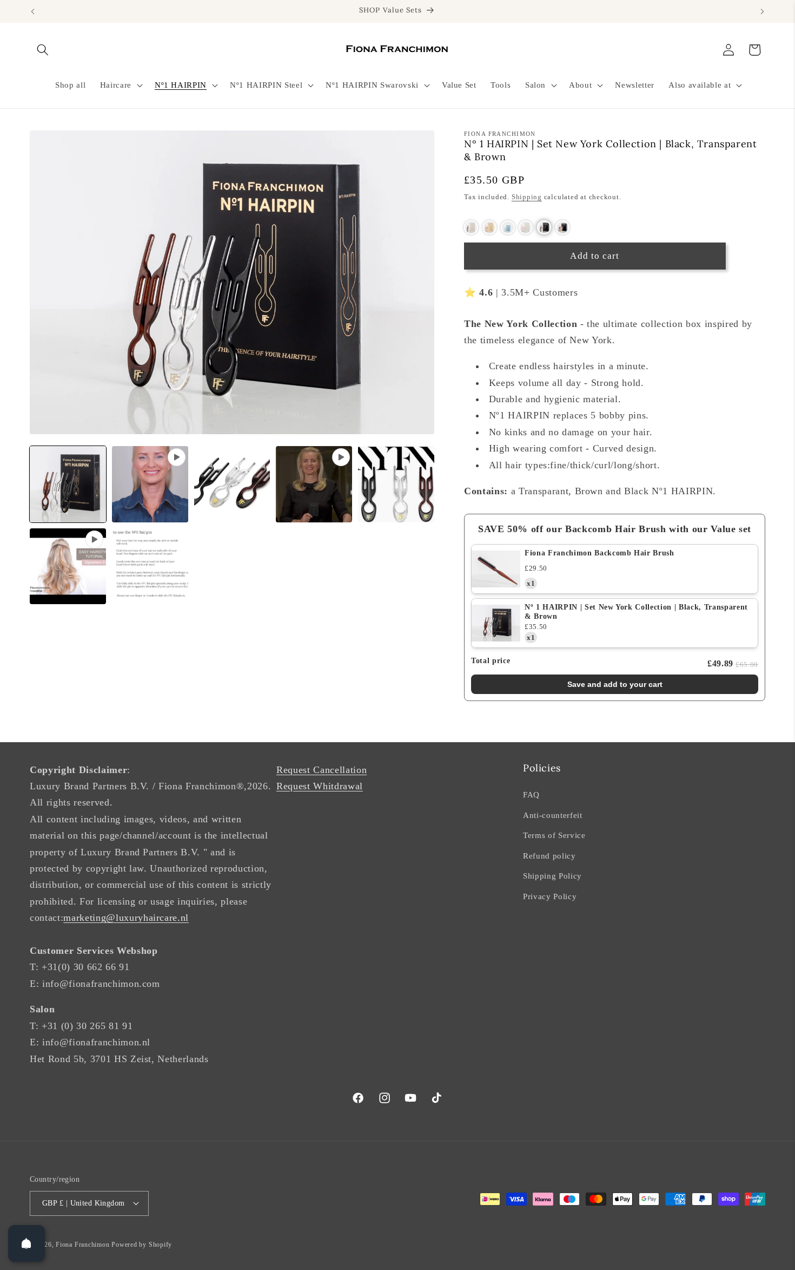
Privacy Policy (550, 896)
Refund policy (549, 855)
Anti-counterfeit (552, 815)
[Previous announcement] (33, 11)
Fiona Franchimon (82, 1244)
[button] (43, 50)
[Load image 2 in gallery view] (232, 484)
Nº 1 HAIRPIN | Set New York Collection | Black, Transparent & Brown (636, 611)
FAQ (531, 794)
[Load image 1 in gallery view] (68, 484)
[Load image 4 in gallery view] (150, 566)
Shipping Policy (552, 875)
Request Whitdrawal (319, 786)
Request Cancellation (321, 769)
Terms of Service (554, 835)
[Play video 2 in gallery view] (314, 484)
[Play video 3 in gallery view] (68, 566)
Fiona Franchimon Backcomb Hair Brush (599, 553)
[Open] (26, 1243)
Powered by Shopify (141, 1244)
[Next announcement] (762, 11)
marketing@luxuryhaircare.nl (126, 917)
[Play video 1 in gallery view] (150, 484)
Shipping (527, 196)
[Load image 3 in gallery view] (396, 484)
